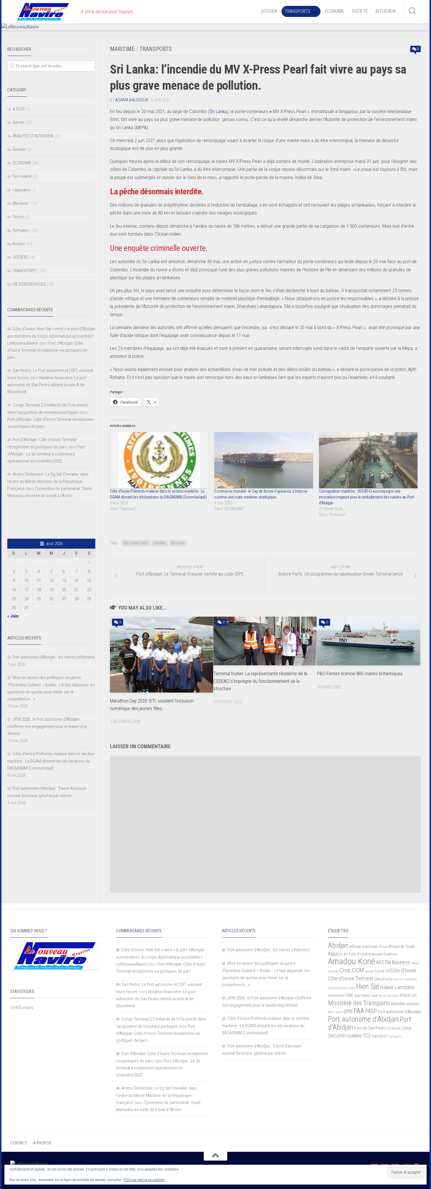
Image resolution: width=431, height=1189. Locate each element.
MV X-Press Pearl (136, 543)
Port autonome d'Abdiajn (399, 1011)
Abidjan (338, 945)
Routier (19, 243)
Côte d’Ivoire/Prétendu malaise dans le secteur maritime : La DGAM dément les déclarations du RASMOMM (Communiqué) (51, 761)
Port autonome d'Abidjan (363, 1019)
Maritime (122, 48)
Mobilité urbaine (405, 1003)
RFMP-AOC (394, 1028)
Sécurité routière (345, 1035)
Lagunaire (21, 190)
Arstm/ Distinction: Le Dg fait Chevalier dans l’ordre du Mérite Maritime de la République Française (48, 481)
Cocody (369, 971)
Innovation (336, 995)
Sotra (406, 1028)
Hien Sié (367, 986)
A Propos (42, 1143)
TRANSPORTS (297, 11)
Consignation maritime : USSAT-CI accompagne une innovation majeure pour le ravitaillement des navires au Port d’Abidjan (366, 497)
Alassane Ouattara (382, 954)
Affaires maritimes (363, 946)
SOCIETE (360, 11)
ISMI (349, 995)
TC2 (367, 1035)
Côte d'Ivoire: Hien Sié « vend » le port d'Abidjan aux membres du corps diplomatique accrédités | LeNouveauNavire (51, 336)
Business (401, 962)
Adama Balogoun (131, 100)
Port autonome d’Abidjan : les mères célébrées (54, 657)
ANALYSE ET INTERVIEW (33, 136)
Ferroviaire (22, 176)
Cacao (415, 963)
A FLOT (19, 109)
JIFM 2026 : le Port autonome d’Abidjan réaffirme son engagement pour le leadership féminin (47, 726)
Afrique (383, 947)
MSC (331, 1012)
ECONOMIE (334, 11)
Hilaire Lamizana (397, 987)
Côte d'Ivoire (403, 970)
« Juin (12, 616)
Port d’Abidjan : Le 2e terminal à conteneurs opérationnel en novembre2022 (46, 454)
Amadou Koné (351, 961)
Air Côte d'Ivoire (355, 954)
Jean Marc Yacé (366, 995)
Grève (351, 988)
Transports (395, 1036)
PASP (371, 1011)
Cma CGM (351, 970)
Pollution (159, 543)
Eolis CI (398, 979)
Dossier (19, 149)
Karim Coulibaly (389, 996)
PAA (359, 1011)
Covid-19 (381, 971)
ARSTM (383, 962)
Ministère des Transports (359, 1003)
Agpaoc (335, 954)
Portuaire (21, 230)
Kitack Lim (408, 995)
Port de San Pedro (370, 1028)
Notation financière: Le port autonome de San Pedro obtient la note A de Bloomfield (47, 384)
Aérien (18, 122)
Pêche (18, 217)
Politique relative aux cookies (144, 1180)
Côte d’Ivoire (383, 979)
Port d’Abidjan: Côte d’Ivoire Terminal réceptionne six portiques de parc (47, 350)
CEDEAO (333, 971)
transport (379, 1036)
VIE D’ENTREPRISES (29, 284)
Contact (18, 1143)
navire (339, 1012)
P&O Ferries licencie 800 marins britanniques (360, 673)
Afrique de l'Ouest (401, 946)
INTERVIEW (386, 11)
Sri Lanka (218, 111)
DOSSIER (269, 11)
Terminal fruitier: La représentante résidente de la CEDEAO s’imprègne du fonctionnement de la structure (260, 681)
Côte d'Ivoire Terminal (350, 978)
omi (348, 1011)
